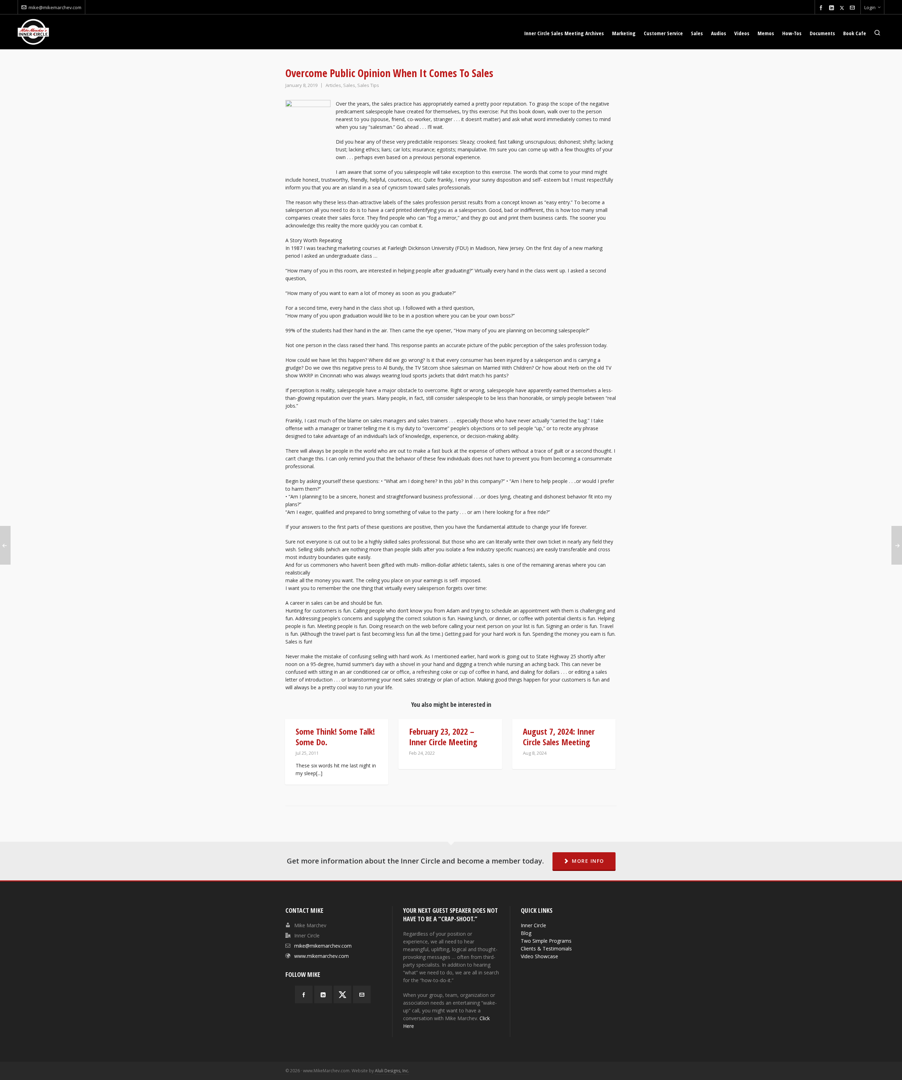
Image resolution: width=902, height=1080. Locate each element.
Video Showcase (539, 956)
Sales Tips (368, 85)
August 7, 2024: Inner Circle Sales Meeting (559, 737)
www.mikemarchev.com (321, 956)
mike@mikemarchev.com (55, 7)
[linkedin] (832, 8)
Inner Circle (533, 925)
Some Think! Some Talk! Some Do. (335, 737)
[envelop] (853, 8)
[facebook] (822, 8)
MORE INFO (588, 861)
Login (870, 7)
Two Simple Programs (546, 940)
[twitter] (843, 7)
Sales (349, 85)
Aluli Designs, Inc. (392, 1071)
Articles (333, 85)
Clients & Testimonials (546, 948)
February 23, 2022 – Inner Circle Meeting (443, 737)
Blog (526, 933)
